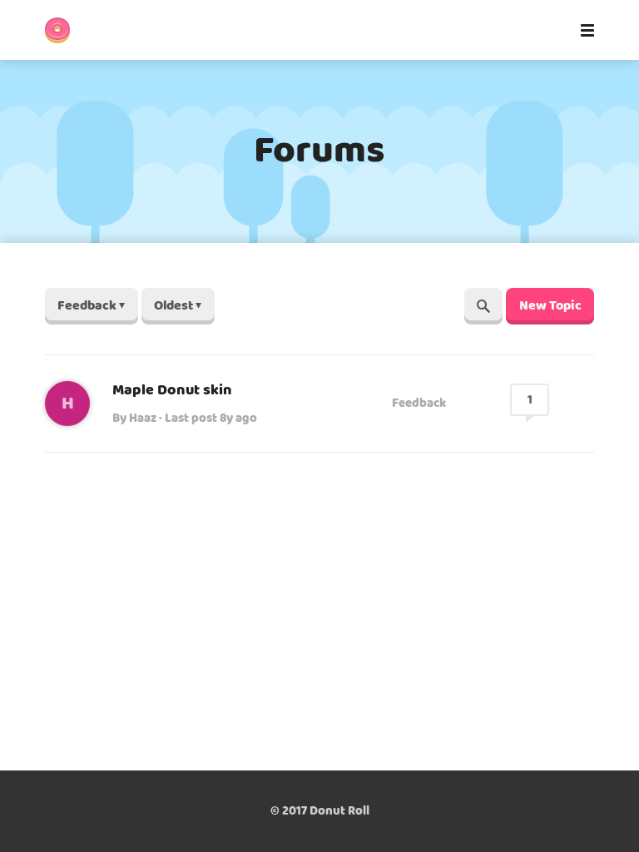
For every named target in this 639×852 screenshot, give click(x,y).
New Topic (550, 305)
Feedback (419, 404)
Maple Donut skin (172, 390)
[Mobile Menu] (582, 30)
